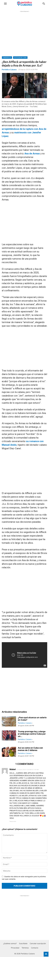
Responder (13, 821)
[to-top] (46, 953)
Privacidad (15, 948)
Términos (25, 948)
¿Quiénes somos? (10, 943)
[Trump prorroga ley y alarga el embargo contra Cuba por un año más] (9, 735)
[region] (24, 35)
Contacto (34, 948)
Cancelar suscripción (38, 943)
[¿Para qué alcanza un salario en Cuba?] (9, 721)
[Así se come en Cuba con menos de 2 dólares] (9, 752)
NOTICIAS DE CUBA (20, 57)
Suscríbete (23, 943)
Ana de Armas (32, 153)
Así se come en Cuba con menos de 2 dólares (30, 749)
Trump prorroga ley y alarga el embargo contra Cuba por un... (32, 733)
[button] (5, 3)
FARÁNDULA (7, 57)
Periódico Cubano (9, 69)
